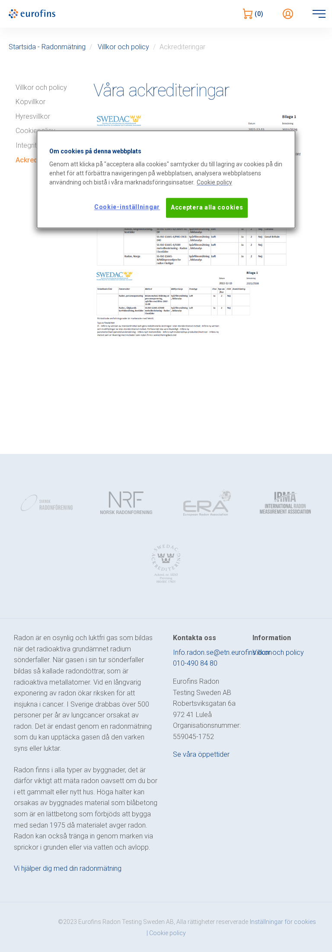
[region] (166, 179)
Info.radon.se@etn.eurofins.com (222, 652)
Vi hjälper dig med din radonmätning (67, 868)
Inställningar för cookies (283, 921)
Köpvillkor (30, 102)
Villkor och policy (123, 47)
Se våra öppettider (201, 754)
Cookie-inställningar (127, 207)
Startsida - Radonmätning (47, 47)
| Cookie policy (166, 933)
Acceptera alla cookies (207, 207)
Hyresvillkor (33, 116)
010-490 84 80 (195, 663)
